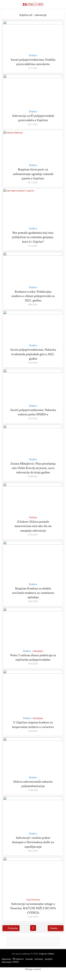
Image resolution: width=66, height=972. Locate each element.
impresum (6, 959)
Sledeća (54, 928)
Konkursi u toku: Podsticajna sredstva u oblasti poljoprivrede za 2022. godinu (33, 296)
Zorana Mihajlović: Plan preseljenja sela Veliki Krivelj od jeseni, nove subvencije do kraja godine (33, 468)
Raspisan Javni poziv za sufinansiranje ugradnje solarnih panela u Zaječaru (33, 174)
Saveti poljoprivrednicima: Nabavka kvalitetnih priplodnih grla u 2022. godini (33, 354)
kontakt (29, 959)
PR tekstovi (18, 959)
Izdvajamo (38, 651)
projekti (48, 959)
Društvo (33, 55)
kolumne (39, 959)
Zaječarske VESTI (10, 962)
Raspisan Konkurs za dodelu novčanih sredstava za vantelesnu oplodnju (33, 593)
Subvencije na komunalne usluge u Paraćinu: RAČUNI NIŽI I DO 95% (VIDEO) (33, 908)
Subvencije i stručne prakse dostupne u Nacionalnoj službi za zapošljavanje (33, 842)
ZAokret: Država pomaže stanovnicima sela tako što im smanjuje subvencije (33, 526)
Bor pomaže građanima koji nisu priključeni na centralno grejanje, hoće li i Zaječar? (33, 237)
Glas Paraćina (33, 899)
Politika (33, 517)
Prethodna (13, 928)
